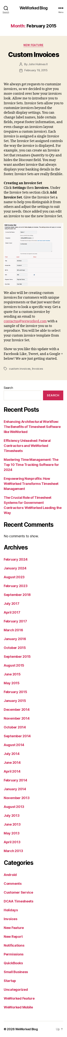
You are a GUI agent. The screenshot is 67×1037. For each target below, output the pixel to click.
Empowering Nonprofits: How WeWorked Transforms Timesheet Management (31, 484)
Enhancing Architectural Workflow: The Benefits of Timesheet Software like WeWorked (32, 427)
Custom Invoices (33, 54)
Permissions (13, 954)
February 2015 (15, 692)
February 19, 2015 (36, 70)
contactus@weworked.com (25, 321)
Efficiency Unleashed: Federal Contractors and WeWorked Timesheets (27, 446)
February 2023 (16, 586)
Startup (10, 981)
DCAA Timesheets (18, 901)
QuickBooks (13, 963)
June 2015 (12, 674)
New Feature (33, 45)
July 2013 (12, 815)
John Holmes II (37, 64)
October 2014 (15, 727)
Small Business (16, 972)
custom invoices (20, 368)
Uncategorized (16, 990)
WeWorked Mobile (18, 1007)
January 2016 (15, 639)
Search (8, 388)
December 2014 (17, 710)
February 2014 (15, 780)
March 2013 (13, 851)
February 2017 (15, 621)
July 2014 (12, 754)
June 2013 (12, 824)
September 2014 (17, 736)
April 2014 (12, 771)
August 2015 (14, 665)
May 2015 (12, 683)
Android (10, 875)
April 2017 (12, 612)
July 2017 (11, 604)
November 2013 (17, 798)
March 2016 (13, 630)
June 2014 (12, 763)
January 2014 (15, 789)
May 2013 (12, 833)
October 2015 (15, 648)
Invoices (37, 368)
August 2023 (14, 577)
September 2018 (17, 595)
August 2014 (14, 745)
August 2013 (14, 807)
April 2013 (12, 842)
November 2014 (17, 718)
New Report (13, 937)
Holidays (11, 910)
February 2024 (16, 559)
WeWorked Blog (33, 8)
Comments (13, 884)
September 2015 (17, 657)
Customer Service (18, 892)
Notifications (14, 945)
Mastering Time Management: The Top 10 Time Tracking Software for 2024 (31, 465)
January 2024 (15, 568)
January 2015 (15, 701)
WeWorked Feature (19, 998)
